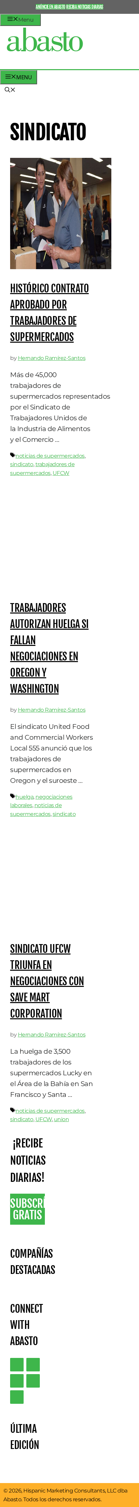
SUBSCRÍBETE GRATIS (27, 1209)
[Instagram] (17, 1381)
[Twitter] (17, 1364)
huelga (24, 797)
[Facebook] (17, 1397)
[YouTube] (33, 1381)
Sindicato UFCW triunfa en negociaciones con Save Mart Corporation (47, 981)
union (61, 1119)
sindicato (21, 464)
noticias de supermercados (50, 456)
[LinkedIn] (33, 1364)
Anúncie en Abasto (50, 6)
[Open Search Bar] (10, 90)
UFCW (61, 473)
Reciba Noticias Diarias (84, 6)
